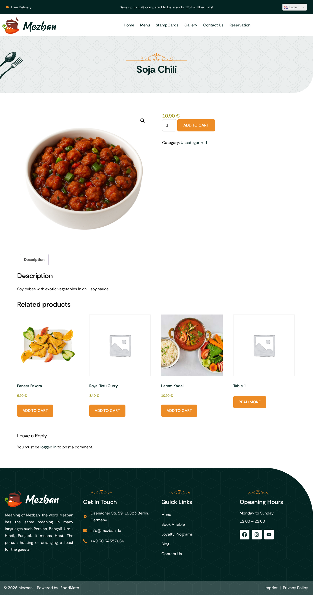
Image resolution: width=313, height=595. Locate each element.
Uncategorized (194, 142)
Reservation (239, 25)
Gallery (190, 25)
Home (129, 25)
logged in (48, 447)
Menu (145, 25)
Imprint (271, 587)
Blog (165, 544)
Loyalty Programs (177, 534)
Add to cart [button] (35, 410)
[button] (142, 120)
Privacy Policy (295, 587)
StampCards (167, 25)
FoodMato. (70, 587)
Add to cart (196, 125)
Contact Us (213, 25)
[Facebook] (244, 534)
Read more (250, 402)
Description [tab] (34, 259)
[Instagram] (257, 534)
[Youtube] (269, 534)
